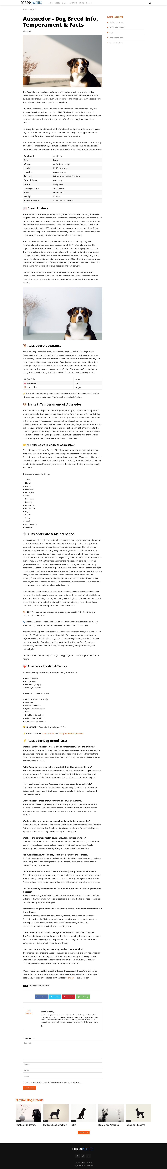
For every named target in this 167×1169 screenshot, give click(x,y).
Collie (111, 32)
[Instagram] (83, 1156)
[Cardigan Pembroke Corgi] (56, 1113)
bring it (71, 977)
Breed (18, 1121)
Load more (82, 1132)
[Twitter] (42, 1025)
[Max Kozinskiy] (32, 1019)
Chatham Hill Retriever (116, 22)
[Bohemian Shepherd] (138, 1113)
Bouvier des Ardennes (116, 38)
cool (44, 733)
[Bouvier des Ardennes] (111, 1113)
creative (50, 733)
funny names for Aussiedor (71, 733)
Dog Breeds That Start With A (39, 986)
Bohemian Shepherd (115, 43)
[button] (149, 2)
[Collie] (83, 1113)
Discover (25, 9)
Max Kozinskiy (47, 1011)
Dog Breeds (33, 9)
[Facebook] (77, 1156)
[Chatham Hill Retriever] (28, 1113)
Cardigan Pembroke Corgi (117, 27)
